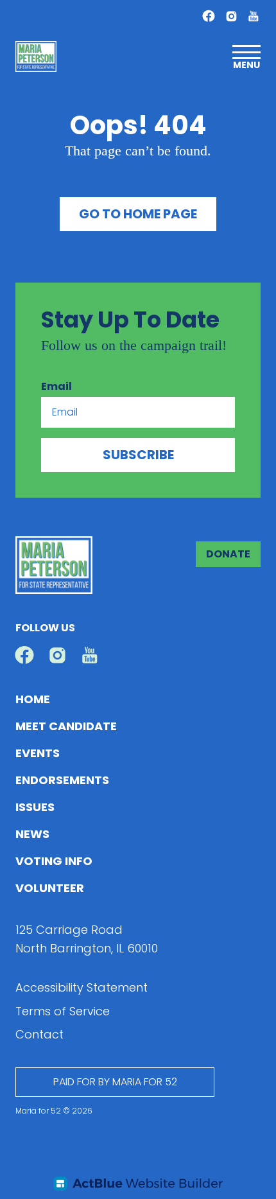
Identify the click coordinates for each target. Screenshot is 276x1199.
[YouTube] (253, 15)
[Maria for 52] (35, 56)
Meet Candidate (66, 726)
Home (32, 699)
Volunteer (49, 888)
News (32, 834)
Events (37, 753)
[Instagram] (232, 16)
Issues (35, 807)
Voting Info (53, 861)
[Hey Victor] (138, 1183)
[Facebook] (209, 16)
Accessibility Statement (81, 987)
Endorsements (62, 780)
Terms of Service (62, 1011)
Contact (39, 1034)
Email (56, 386)
